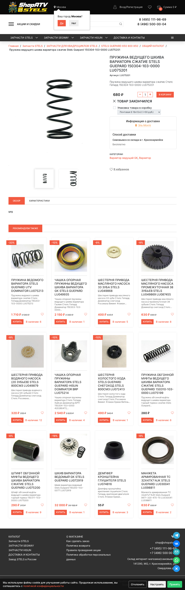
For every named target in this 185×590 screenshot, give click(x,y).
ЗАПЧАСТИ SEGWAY (56, 37)
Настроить (157, 584)
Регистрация (135, 6)
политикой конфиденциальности (43, 585)
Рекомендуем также (25, 228)
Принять (174, 584)
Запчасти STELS (21, 37)
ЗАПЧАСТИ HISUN (91, 37)
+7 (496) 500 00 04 (163, 553)
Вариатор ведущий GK (124, 157)
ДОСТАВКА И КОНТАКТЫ (129, 37)
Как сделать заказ (77, 541)
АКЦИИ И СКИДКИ (28, 24)
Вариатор (145, 157)
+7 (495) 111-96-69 (163, 548)
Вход (123, 6)
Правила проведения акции (83, 550)
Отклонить (137, 584)
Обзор (16, 200)
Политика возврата (78, 545)
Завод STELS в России (22, 559)
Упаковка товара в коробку (134, 107)
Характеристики (39, 200)
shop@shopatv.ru (166, 542)
